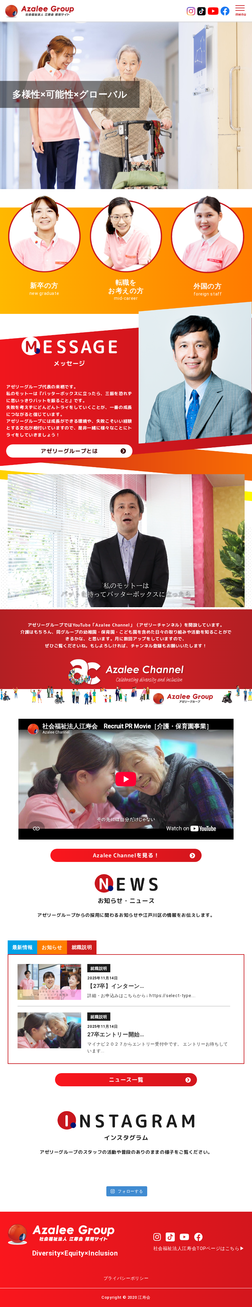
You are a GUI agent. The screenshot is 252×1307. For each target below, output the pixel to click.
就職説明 (98, 968)
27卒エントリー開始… (115, 1034)
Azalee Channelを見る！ (126, 855)
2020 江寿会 (139, 1297)
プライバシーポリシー (126, 1278)
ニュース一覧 (126, 1080)
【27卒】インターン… (115, 986)
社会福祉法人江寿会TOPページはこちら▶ (199, 1248)
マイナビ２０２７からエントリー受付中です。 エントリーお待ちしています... (157, 1047)
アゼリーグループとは (69, 451)
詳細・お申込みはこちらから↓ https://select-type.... (141, 995)
